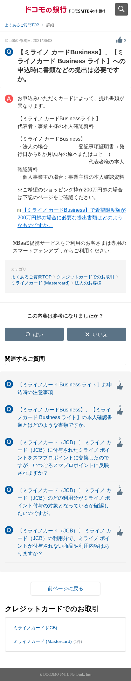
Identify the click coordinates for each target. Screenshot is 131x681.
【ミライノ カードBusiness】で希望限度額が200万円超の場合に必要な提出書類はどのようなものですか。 (71, 217)
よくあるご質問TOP (22, 25)
